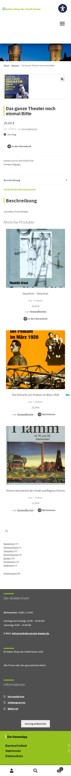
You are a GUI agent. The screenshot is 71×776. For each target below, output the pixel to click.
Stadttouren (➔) (12, 573)
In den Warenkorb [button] (38, 318)
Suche (35, 770)
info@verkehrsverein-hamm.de (30, 633)
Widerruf (13, 708)
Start (6, 65)
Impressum (13, 751)
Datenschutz (14, 756)
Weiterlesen (48, 414)
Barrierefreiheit (16, 746)
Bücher (15, 65)
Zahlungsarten (16, 702)
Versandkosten (29, 129)
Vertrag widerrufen (35, 723)
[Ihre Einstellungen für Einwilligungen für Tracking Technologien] (67, 394)
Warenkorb (54, 768)
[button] (62, 79)
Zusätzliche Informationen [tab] (20, 189)
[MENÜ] (62, 25)
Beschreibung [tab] (12, 180)
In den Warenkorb (21, 146)
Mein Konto (12, 770)
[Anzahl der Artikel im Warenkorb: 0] (6, 531)
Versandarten (16, 696)
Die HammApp (17, 737)
